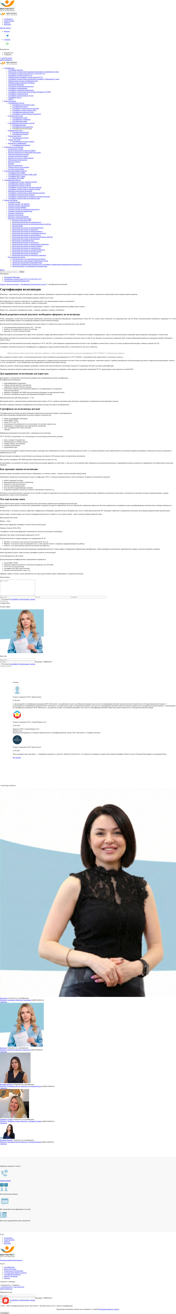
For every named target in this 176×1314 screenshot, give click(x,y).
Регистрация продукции (16, 257)
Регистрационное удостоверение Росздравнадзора (29, 266)
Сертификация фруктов (20, 132)
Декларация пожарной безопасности (21, 86)
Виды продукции (10, 101)
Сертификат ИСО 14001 (16, 173)
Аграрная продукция (15, 116)
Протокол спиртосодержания (18, 217)
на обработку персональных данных (22, 599)
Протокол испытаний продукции (19, 218)
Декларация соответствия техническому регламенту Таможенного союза (33, 72)
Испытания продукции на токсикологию (26, 248)
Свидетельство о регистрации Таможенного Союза (30, 261)
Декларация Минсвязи (16, 84)
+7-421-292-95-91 (18, 1287)
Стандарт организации (16, 169)
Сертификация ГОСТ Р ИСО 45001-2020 (22, 174)
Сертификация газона (19, 117)
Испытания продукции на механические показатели (30, 244)
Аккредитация (9, 21)
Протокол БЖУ (17, 226)
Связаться (3, 1002)
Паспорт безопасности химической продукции (24, 152)
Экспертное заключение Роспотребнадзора (27, 262)
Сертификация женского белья (23, 112)
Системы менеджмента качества (15, 171)
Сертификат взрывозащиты (17, 88)
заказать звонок (5, 28)
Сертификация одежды (16, 103)
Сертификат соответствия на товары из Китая (24, 189)
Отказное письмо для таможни (19, 204)
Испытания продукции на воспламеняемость (28, 228)
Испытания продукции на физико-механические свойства (32, 237)
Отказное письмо (14, 202)
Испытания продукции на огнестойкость (26, 235)
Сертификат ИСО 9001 (16, 178)
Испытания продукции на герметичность (26, 222)
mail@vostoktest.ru (6, 60)
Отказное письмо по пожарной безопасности (24, 209)
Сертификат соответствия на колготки (25, 108)
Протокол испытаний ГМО (21, 220)
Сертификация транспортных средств (21, 123)
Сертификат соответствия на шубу (24, 110)
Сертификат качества (15, 70)
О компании (8, 19)
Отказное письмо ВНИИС (17, 207)
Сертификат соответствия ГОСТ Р (20, 75)
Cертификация (9, 68)
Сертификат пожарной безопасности (21, 90)
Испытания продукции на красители (25, 229)
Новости (7, 22)
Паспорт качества (14, 162)
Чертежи (11, 163)
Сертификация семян (19, 121)
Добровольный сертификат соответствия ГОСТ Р (25, 77)
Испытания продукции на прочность (25, 253)
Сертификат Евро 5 (15, 97)
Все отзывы (17, 757)
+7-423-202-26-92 (6, 58)
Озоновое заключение (15, 213)
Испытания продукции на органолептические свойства (31, 224)
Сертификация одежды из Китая (19, 185)
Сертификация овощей (20, 134)
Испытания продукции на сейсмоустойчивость (28, 250)
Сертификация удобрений (21, 119)
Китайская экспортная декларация (20, 191)
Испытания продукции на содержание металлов (29, 233)
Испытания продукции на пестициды (25, 242)
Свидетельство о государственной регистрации (28, 259)
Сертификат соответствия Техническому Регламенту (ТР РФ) (29, 92)
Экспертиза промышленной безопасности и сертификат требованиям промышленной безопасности (47, 264)
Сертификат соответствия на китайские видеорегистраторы (29, 196)
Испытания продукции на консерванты (26, 239)
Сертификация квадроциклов (22, 127)
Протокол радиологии (16, 215)
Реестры (7, 1278)
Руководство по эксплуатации (18, 167)
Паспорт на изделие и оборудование (20, 158)
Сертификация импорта (12, 180)
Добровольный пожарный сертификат (21, 83)
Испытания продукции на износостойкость (27, 246)
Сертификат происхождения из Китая (21, 195)
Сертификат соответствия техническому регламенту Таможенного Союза (33, 79)
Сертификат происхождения (18, 94)
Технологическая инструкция (18, 154)
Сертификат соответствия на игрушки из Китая (24, 187)
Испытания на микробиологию (23, 240)
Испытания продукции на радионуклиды (26, 251)
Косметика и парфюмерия (17, 143)
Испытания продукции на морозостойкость (27, 231)
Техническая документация (13, 147)
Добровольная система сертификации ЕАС (23, 81)
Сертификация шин (19, 125)
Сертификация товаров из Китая (19, 184)
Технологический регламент (18, 156)
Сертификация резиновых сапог (23, 105)
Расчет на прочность (15, 165)
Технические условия (15, 149)
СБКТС (10, 99)
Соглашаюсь (5, 1313)
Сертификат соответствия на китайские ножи (24, 198)
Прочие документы (11, 200)
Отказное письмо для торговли (19, 206)
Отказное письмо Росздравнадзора (20, 211)
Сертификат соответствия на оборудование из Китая (26, 193)
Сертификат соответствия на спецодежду (26, 114)
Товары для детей (14, 140)
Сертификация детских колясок (23, 141)
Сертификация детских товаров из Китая (22, 182)
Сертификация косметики (21, 145)
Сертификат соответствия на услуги (20, 95)
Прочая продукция (14, 136)
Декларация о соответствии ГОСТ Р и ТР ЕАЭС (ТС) (27, 73)
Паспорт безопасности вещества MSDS (22, 151)
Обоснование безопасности (17, 160)
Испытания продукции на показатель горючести (29, 255)
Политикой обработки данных (108, 1309)
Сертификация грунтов (20, 138)
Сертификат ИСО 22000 (16, 176)
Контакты (7, 24)
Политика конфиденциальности (11, 1260)
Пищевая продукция (15, 130)
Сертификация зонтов (20, 106)
